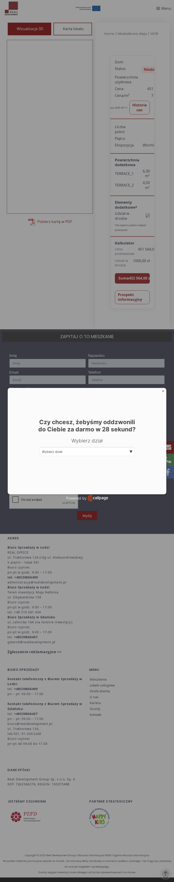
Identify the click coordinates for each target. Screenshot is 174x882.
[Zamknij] (163, 391)
